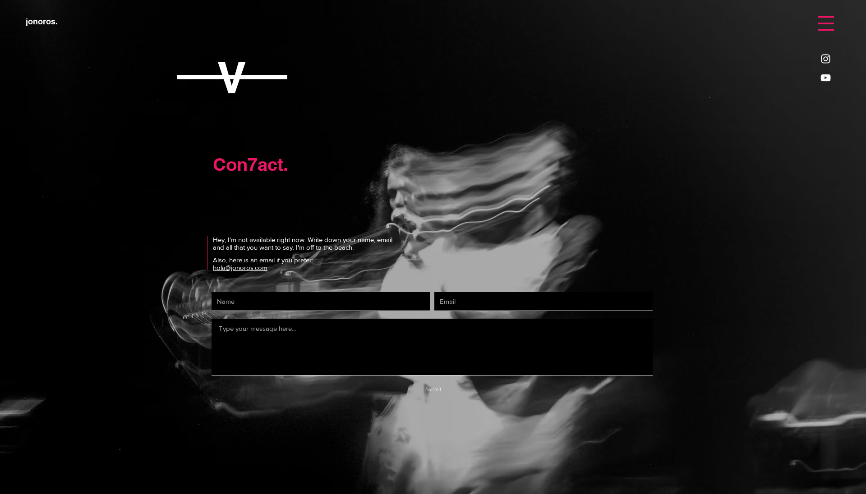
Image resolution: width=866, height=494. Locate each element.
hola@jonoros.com (240, 267)
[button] (826, 23)
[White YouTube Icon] (826, 78)
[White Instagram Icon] (826, 59)
